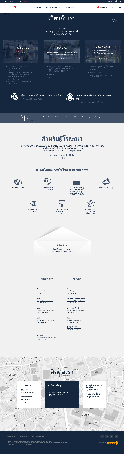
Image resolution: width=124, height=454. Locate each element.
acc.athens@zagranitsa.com (75, 291)
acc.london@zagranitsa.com (45, 291)
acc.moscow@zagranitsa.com (76, 301)
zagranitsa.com (9, 1)
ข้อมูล (25, 1)
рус (18, 1)
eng (21, 1)
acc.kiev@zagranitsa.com (74, 320)
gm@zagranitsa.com (27, 392)
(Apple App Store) (80, 117)
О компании (23, 436)
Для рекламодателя (38, 436)
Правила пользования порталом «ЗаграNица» (19, 444)
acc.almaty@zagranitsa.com (75, 311)
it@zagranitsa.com (92, 390)
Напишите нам (11, 436)
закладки (110, 1)
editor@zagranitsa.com (28, 402)
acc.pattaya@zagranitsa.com (45, 311)
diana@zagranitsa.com (74, 328)
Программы (36, 8)
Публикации (69, 8)
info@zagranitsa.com (62, 249)
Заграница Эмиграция (13, 8)
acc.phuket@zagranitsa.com (45, 320)
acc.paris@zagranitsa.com (45, 301)
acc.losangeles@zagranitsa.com (46, 338)
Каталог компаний (53, 8)
